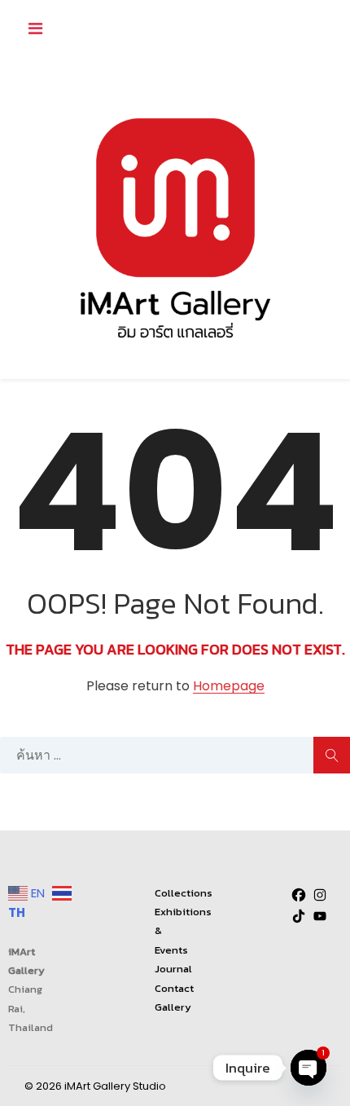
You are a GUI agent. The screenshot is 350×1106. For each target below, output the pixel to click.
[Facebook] (299, 895)
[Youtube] (320, 916)
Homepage (229, 687)
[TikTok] (299, 916)
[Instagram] (320, 895)
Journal (173, 968)
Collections (183, 893)
